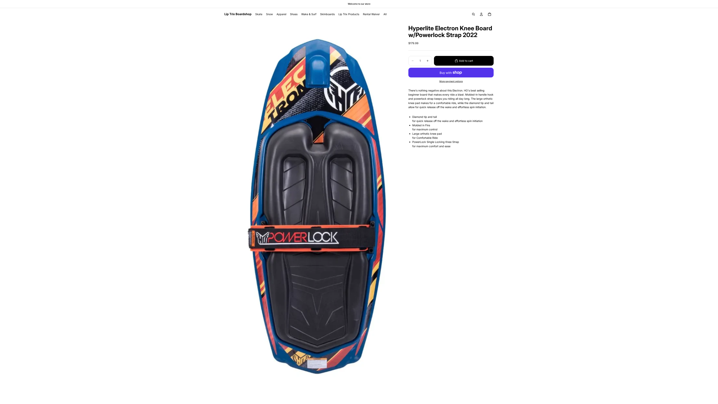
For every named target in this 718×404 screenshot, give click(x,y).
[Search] (473, 14)
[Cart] (489, 14)
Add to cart (466, 60)
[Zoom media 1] (311, 209)
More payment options (451, 81)
